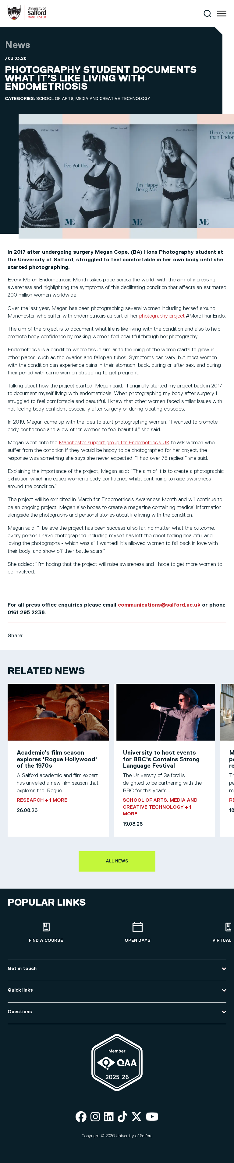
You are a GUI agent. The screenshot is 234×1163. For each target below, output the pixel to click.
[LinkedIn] (109, 1117)
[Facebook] (81, 1117)
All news (117, 861)
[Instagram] (95, 1117)
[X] (136, 1117)
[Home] (27, 19)
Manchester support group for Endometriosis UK (114, 443)
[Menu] (221, 14)
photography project (162, 316)
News (17, 45)
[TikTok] (122, 1117)
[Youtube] (152, 1117)
